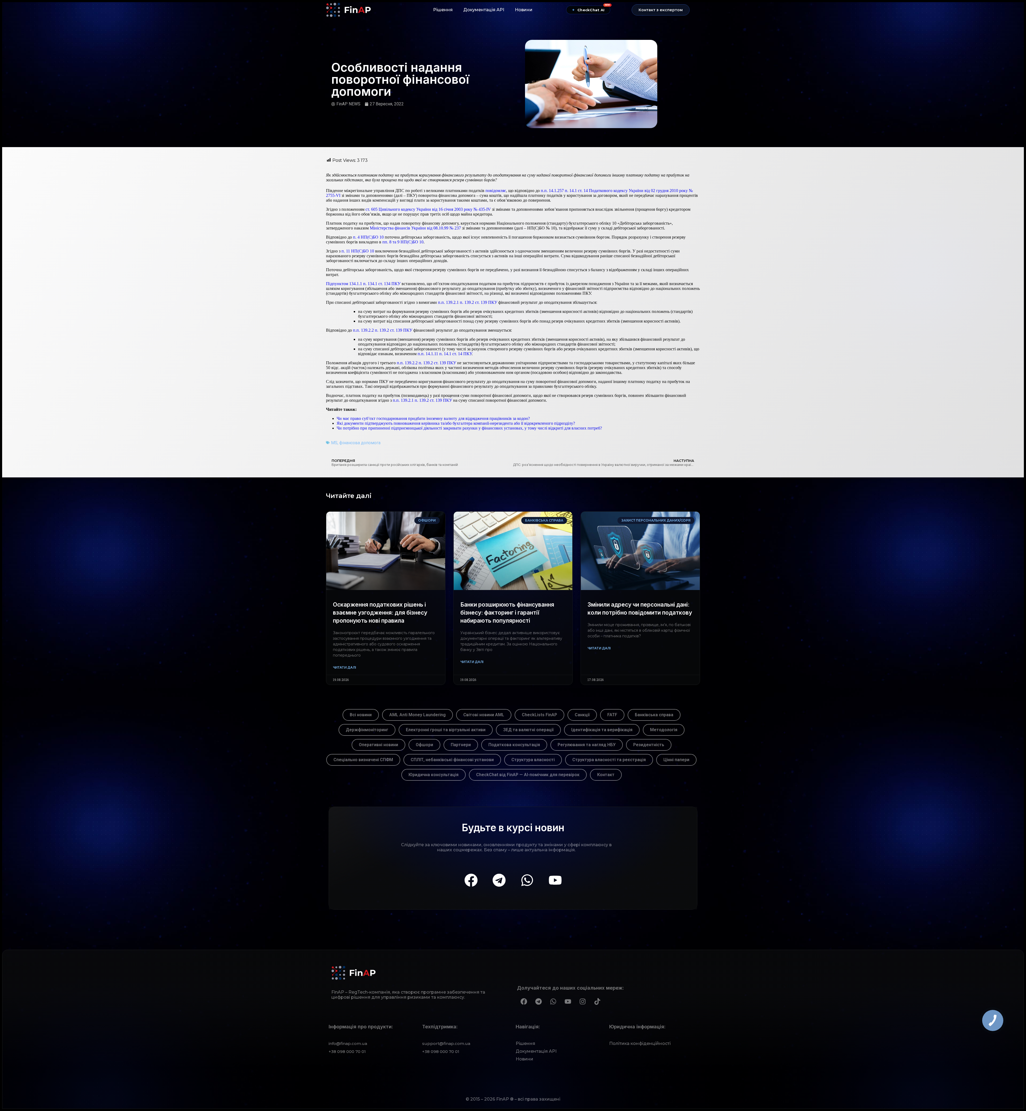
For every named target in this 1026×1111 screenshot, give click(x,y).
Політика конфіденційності (640, 1043)
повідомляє (495, 190)
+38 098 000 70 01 (347, 1051)
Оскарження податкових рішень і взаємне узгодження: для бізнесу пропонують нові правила (380, 612)
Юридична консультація (433, 774)
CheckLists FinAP (539, 714)
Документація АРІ (483, 9)
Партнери (461, 744)
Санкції (582, 714)
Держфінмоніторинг (367, 729)
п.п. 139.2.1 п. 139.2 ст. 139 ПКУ (467, 302)
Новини (524, 9)
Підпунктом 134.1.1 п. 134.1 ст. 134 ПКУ (363, 283)
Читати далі (344, 667)
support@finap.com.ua (446, 1043)
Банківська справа (654, 714)
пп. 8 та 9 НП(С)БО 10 (402, 242)
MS (334, 442)
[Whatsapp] (527, 880)
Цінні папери (676, 759)
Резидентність (648, 744)
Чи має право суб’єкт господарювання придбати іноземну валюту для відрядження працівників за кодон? (433, 418)
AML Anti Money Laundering (417, 714)
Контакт (606, 774)
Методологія (663, 729)
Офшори (424, 744)
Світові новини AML (483, 714)
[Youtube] (555, 880)
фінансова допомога (359, 442)
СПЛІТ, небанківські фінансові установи (452, 759)
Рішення (443, 9)
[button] (661, 10)
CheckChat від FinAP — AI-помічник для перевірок (528, 774)
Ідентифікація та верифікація (601, 729)
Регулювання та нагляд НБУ (587, 744)
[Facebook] (471, 880)
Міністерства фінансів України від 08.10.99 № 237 (415, 228)
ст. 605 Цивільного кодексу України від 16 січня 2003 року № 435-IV (428, 209)
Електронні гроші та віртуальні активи (445, 729)
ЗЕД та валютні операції (528, 729)
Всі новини (361, 714)
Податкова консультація (514, 744)
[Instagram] (582, 1001)
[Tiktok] (597, 1001)
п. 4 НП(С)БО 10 (368, 237)
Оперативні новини (378, 744)
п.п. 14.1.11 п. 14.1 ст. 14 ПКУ (445, 353)
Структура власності (533, 759)
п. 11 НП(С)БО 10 (357, 251)
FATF (612, 714)
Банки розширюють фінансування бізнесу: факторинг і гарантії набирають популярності (507, 612)
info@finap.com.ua (348, 1043)
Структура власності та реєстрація (609, 759)
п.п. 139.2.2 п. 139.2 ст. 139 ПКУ (382, 330)
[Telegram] (499, 880)
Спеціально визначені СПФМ (363, 759)
